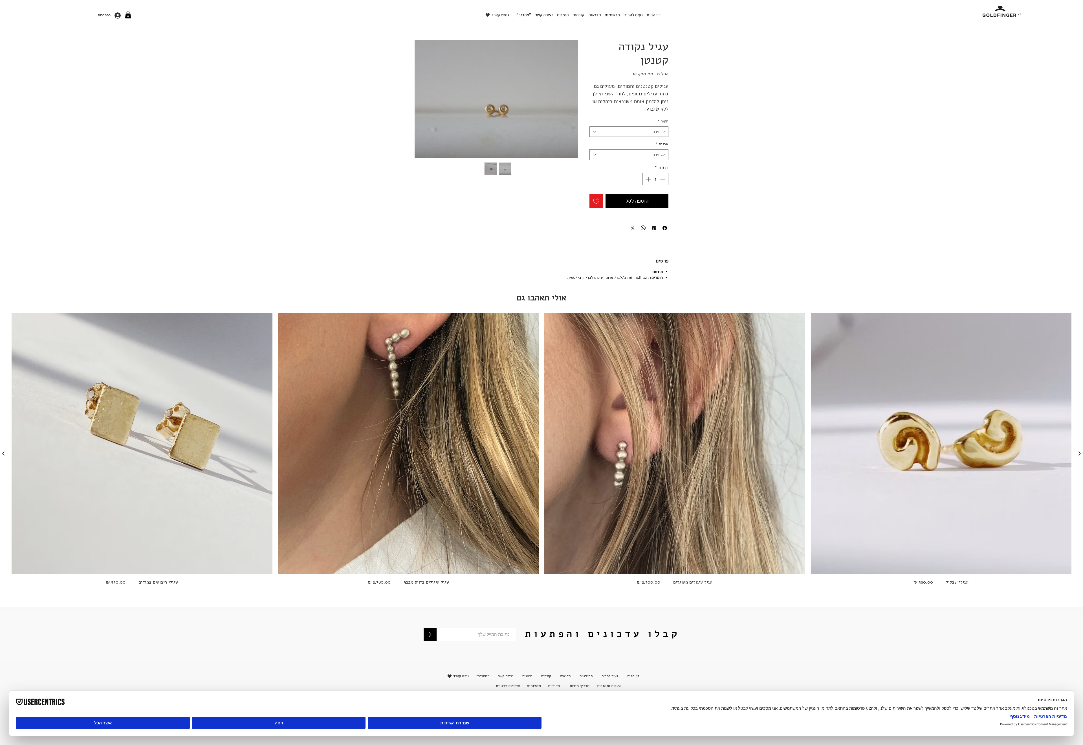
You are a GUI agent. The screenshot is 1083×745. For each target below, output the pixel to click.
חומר (662, 121)
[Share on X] (632, 228)
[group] (541, 453)
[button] (128, 14)
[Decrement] (663, 179)
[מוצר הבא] (3, 453)
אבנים (661, 144)
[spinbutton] (655, 179)
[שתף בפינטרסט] (654, 228)
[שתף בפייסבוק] (664, 228)
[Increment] (647, 179)
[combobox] (628, 131)
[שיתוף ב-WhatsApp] (643, 228)
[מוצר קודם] (1079, 453)
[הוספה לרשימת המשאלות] (596, 201)
